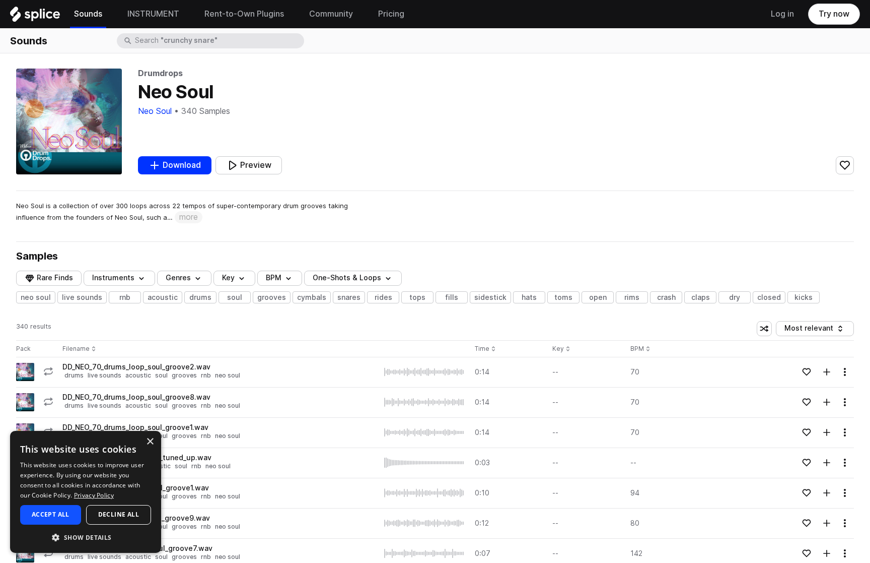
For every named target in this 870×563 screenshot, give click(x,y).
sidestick (490, 297)
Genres (178, 278)
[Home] (35, 17)
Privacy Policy (94, 495)
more (188, 217)
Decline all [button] (118, 514)
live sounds (82, 297)
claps (700, 297)
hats (529, 297)
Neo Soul (155, 111)
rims (631, 297)
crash (666, 297)
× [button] (150, 442)
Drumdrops (160, 73)
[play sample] (424, 372)
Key (562, 349)
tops (417, 297)
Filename (76, 349)
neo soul (36, 297)
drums (200, 297)
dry (734, 297)
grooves (271, 297)
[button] (85, 537)
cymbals (311, 297)
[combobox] (218, 41)
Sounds (28, 41)
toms (563, 297)
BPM (273, 278)
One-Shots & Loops (347, 278)
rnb (124, 297)
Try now (834, 14)
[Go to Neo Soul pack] (25, 372)
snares (348, 297)
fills (452, 297)
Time (485, 349)
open (598, 297)
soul (234, 297)
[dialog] (85, 492)
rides (383, 297)
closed (769, 297)
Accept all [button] (50, 514)
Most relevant (812, 330)
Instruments (113, 278)
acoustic (163, 297)
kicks (803, 297)
